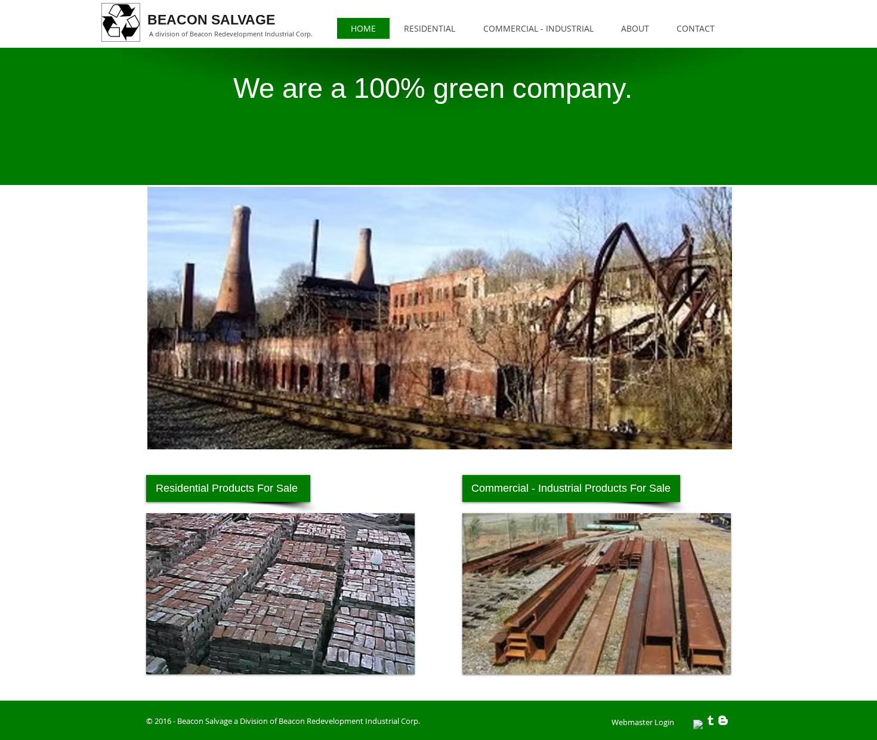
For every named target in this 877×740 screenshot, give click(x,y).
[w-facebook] (698, 724)
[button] (653, 593)
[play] (713, 656)
